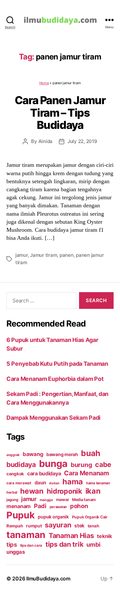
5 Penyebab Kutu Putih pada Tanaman (57, 363)
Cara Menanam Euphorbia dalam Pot (54, 378)
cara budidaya (44, 473)
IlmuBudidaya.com (48, 578)
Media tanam (84, 499)
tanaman (25, 534)
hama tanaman (98, 483)
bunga (53, 463)
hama (72, 481)
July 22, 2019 (82, 141)
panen (67, 255)
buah (90, 453)
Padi (40, 505)
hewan (32, 491)
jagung (12, 500)
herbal (11, 492)
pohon (79, 505)
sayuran (58, 525)
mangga (46, 500)
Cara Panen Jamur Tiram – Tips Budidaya (60, 112)
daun (40, 483)
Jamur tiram (43, 255)
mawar (62, 499)
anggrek (13, 455)
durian (54, 483)
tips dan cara (31, 545)
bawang (33, 454)
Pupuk (20, 515)
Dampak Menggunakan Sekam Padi (53, 417)
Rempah (14, 525)
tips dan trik (64, 544)
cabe (103, 464)
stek (79, 526)
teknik (104, 536)
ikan (92, 491)
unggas (15, 552)
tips (11, 544)
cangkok (15, 473)
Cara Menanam (86, 473)
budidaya (21, 464)
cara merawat (18, 483)
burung (81, 465)
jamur (21, 255)
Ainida (45, 141)
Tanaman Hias (71, 535)
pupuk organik (53, 516)
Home (44, 83)
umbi (93, 544)
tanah (93, 525)
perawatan (58, 507)
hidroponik (64, 491)
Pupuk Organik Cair (90, 517)
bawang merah (62, 454)
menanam (18, 506)
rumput (34, 525)
